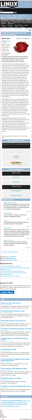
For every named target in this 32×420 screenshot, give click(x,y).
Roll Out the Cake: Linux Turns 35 (11, 303)
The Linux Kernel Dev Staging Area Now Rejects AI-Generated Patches (15, 359)
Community (16, 400)
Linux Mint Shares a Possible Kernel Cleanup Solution (14, 339)
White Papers (22, 16)
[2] (28, 104)
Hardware (4, 403)
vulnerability (11, 379)
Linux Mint (10, 341)
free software (9, 406)
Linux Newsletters (12, 256)
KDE (1, 330)
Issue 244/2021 (6, 41)
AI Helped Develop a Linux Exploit (11, 378)
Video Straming (8, 228)
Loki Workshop (8, 213)
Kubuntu (4, 330)
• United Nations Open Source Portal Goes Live (12, 271)
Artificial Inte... (3, 362)
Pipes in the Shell (8, 240)
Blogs (15, 16)
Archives (3, 17)
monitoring (4, 27)
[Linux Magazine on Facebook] (30, 30)
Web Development (21, 404)
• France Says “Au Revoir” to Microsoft (10, 276)
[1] (9, 97)
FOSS (2, 304)
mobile (26, 25)
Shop (20, 17)
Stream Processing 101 (10, 202)
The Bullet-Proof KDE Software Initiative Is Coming (16, 329)
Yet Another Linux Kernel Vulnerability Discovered (16, 386)
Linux (4, 304)
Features (8, 16)
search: (1, 10)
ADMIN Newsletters (12, 260)
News (2, 16)
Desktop (2, 370)
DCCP (5, 220)
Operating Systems (27, 22)
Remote (11, 27)
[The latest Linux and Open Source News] (26, 28)
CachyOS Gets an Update (8, 349)
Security (9, 362)
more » (28, 211)
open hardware (3, 322)
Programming (16, 22)
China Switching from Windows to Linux (13, 311)
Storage (7, 322)
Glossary (3, 419)
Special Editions (12, 17)
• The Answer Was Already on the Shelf (10, 266)
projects (7, 330)
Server (16, 27)
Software (3, 23)
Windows (11, 312)
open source (16, 406)
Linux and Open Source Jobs (9, 258)
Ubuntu (13, 404)
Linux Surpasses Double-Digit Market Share (14, 368)
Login (30, 28)
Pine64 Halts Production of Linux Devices (13, 321)
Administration (3, 341)
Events (29, 401)
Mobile (16, 403)
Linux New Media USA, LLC (27, 419)
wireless (22, 27)
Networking (11, 23)
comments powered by (9, 252)
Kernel (7, 341)
